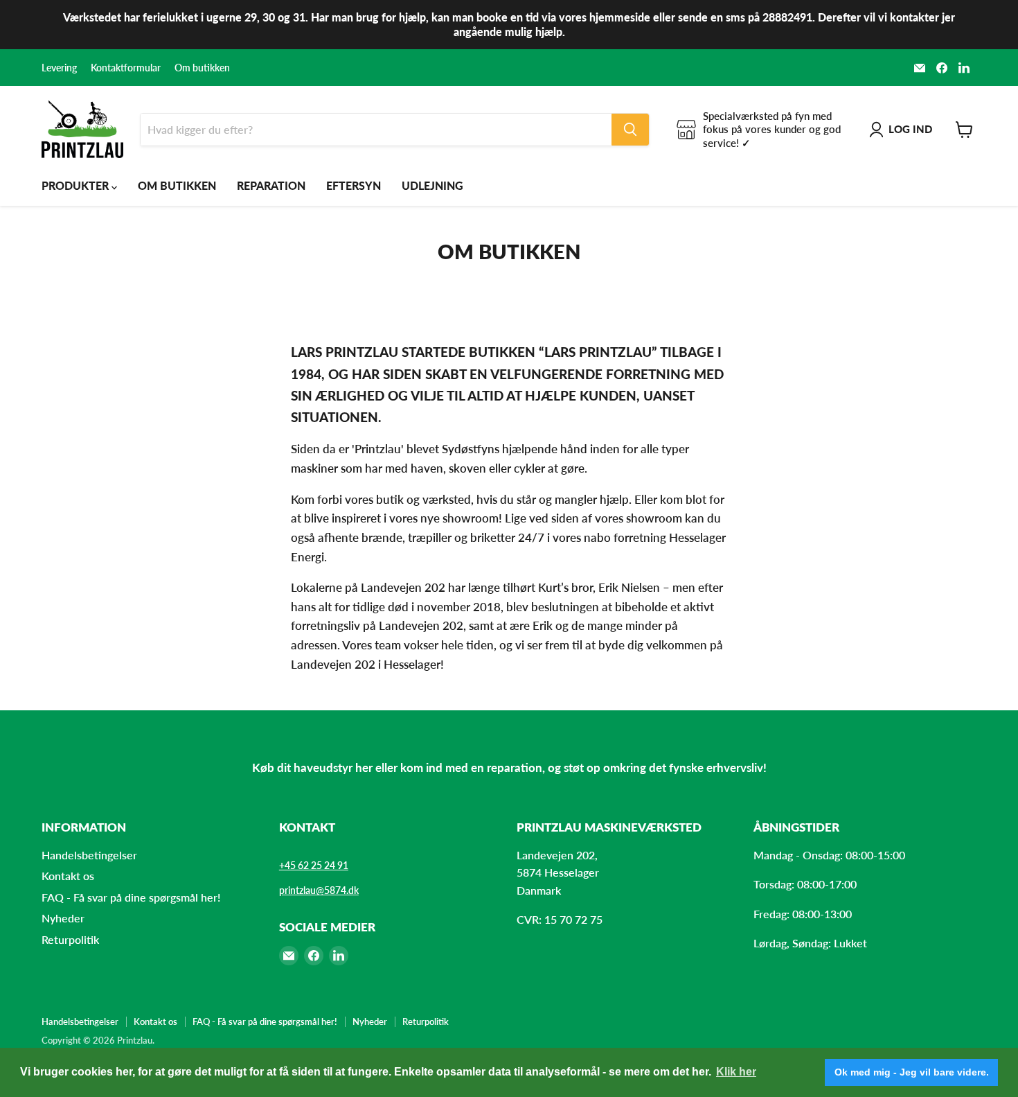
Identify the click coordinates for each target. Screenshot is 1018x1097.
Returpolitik (70, 939)
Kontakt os (68, 875)
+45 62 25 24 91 (313, 865)
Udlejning (432, 185)
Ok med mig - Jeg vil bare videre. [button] (911, 1072)
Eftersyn (353, 185)
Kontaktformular (126, 67)
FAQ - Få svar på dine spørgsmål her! (131, 897)
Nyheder (63, 917)
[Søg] (630, 130)
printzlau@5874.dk (319, 890)
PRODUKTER (76, 185)
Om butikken (202, 67)
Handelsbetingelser (89, 854)
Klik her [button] (736, 1072)
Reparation (271, 185)
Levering (59, 67)
